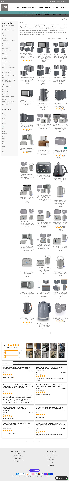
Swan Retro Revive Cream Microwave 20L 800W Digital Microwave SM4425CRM (49, 385)
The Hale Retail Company (18, 476)
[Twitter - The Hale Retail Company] (62, 19)
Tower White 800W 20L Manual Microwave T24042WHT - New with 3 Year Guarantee (16, 368)
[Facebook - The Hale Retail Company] (64, 19)
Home (2, 19)
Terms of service (48, 476)
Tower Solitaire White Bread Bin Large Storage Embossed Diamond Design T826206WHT (15, 409)
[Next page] (49, 333)
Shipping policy (55, 476)
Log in (47, 1)
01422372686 (49, 453)
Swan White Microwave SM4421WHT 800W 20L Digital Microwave (16, 424)
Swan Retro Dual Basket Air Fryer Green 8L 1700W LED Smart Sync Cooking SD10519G (50, 408)
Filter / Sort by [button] (17, 363)
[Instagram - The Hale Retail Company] (67, 19)
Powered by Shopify (28, 476)
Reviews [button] (6, 363)
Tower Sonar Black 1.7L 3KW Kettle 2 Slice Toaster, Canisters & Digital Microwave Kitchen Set (50, 369)
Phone (54, 453)
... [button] (25, 402)
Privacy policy (41, 476)
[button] (29, 347)
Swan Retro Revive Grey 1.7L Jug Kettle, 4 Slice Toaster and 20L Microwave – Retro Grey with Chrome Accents (51, 425)
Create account (52, 1)
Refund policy (35, 476)
